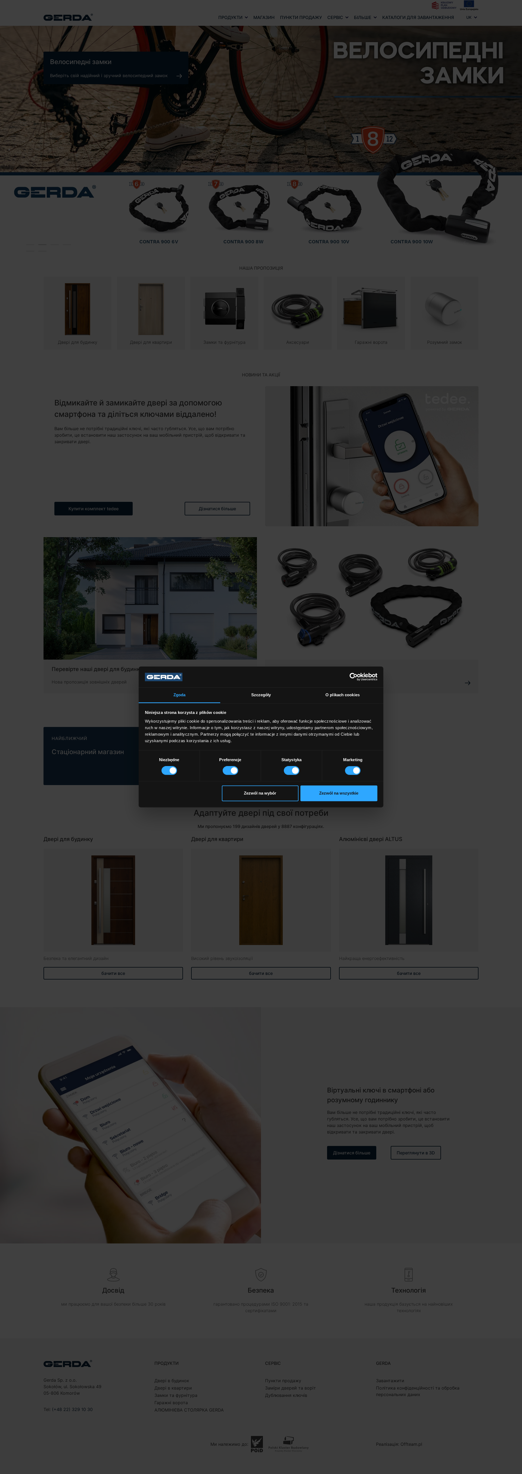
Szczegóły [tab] (261, 694)
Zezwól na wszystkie (338, 793)
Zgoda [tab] (179, 694)
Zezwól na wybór (260, 793)
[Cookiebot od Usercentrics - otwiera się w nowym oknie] (353, 677)
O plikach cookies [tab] (342, 694)
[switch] (230, 770)
